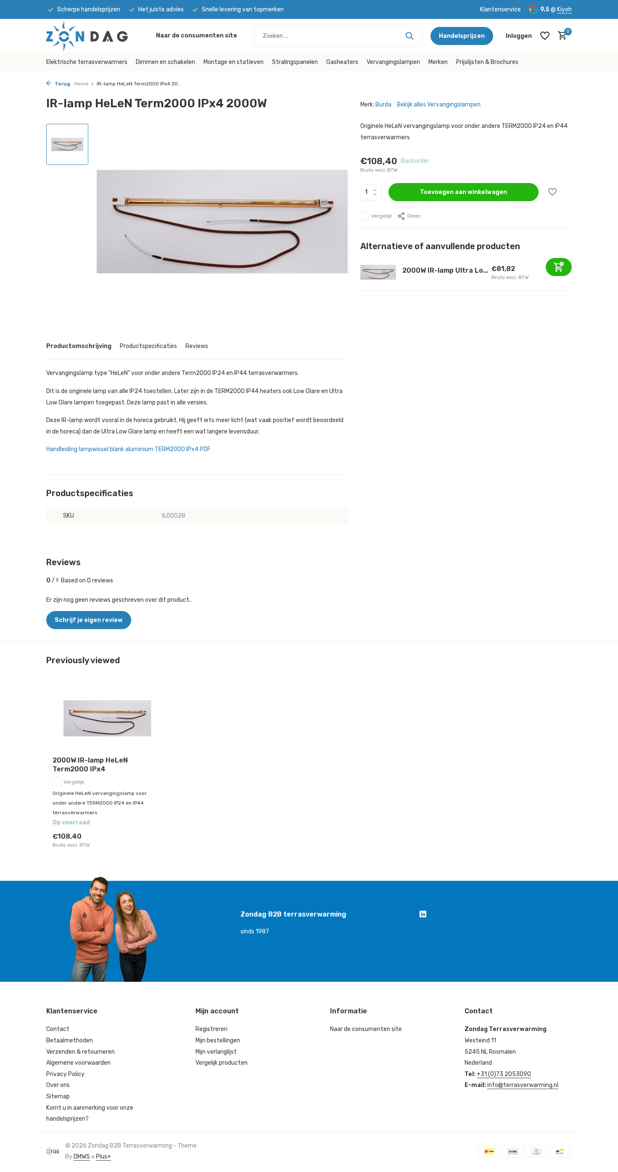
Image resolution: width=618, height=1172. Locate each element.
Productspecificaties (148, 346)
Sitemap (58, 1096)
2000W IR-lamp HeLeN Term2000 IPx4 (90, 764)
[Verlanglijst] (544, 35)
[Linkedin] (423, 915)
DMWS (82, 1156)
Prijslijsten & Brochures (487, 62)
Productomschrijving (78, 346)
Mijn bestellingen (217, 1040)
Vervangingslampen (393, 62)
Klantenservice (500, 9)
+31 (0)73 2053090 (504, 1074)
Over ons (58, 1085)
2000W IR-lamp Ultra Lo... (445, 270)
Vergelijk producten (221, 1062)
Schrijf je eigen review (89, 620)
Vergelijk (381, 216)
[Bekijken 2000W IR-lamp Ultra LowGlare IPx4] (378, 272)
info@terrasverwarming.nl (522, 1085)
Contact (57, 1029)
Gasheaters (342, 62)
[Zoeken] (409, 36)
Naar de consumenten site (196, 35)
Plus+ (103, 1156)
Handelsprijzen (462, 36)
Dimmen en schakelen (165, 62)
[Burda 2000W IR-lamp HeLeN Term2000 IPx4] (107, 718)
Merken (438, 62)
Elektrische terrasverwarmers (86, 62)
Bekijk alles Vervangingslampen (439, 104)
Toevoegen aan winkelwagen (463, 192)
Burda (383, 104)
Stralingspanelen (295, 62)
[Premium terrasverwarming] (97, 36)
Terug (61, 84)
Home (81, 84)
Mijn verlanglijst (216, 1051)
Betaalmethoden (69, 1040)
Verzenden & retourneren (80, 1051)
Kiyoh (564, 9)
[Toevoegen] (559, 267)
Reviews (196, 346)
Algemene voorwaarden (78, 1062)
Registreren (211, 1029)
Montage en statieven (233, 62)
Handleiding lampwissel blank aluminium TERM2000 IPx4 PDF (128, 449)
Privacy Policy (65, 1074)
